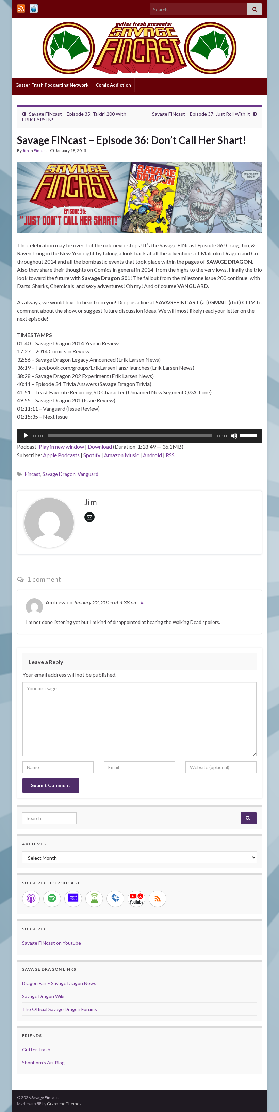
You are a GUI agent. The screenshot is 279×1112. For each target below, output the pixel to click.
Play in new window (61, 446)
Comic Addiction (113, 85)
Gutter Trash (36, 1049)
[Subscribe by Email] (115, 899)
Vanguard (88, 474)
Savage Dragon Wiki (43, 996)
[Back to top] (263, 1096)
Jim (25, 150)
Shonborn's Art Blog (43, 1062)
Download (100, 446)
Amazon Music (121, 455)
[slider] (249, 435)
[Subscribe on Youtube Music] (136, 899)
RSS (170, 455)
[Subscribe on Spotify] (52, 899)
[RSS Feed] (21, 7)
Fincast (40, 150)
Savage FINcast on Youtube (51, 943)
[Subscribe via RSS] (157, 899)
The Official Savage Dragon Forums (59, 1009)
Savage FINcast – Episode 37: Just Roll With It (201, 114)
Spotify (91, 455)
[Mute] (234, 435)
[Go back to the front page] (139, 48)
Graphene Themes (64, 1103)
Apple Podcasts (61, 455)
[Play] (25, 435)
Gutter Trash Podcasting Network (51, 85)
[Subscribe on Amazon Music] (73, 899)
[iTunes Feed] (34, 7)
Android (152, 455)
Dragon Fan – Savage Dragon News (59, 983)
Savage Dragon (59, 474)
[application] (139, 436)
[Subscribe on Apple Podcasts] (31, 899)
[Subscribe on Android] (94, 899)
